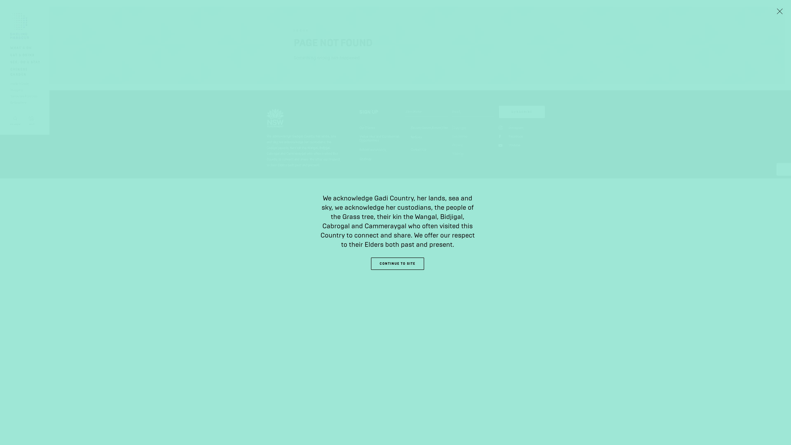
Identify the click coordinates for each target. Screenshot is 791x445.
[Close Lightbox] (779, 11)
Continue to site (397, 264)
